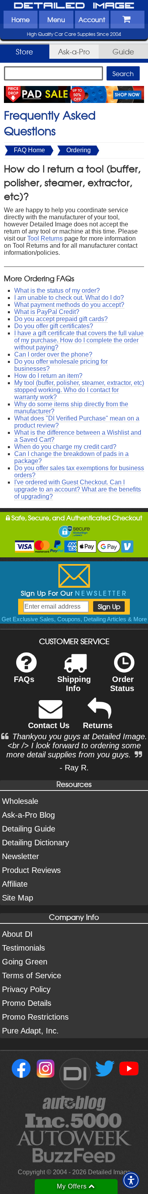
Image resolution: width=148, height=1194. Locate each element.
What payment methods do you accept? (69, 304)
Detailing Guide (28, 828)
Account (92, 19)
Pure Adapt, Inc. (30, 1030)
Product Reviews (31, 870)
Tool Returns (45, 238)
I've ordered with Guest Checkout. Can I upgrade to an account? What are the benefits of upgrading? (77, 489)
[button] (131, 1180)
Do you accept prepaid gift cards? (61, 319)
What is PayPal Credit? (46, 311)
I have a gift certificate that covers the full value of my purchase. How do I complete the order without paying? (79, 340)
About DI (17, 934)
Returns (97, 725)
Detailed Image (74, 5)
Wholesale (20, 801)
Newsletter (20, 856)
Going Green (24, 961)
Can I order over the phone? (53, 354)
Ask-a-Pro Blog (28, 815)
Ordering (78, 150)
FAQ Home (29, 150)
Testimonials (23, 948)
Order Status (122, 684)
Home (20, 19)
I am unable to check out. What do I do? (69, 297)
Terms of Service (31, 975)
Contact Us (48, 725)
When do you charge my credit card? (65, 446)
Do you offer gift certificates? (53, 326)
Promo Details (26, 1003)
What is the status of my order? (57, 290)
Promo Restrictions (35, 1017)
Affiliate (15, 884)
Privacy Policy (26, 989)
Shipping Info (74, 684)
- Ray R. (74, 767)
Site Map (17, 897)
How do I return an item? (48, 375)
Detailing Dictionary (35, 842)
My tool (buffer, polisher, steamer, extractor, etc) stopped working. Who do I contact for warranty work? (79, 389)
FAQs (24, 679)
